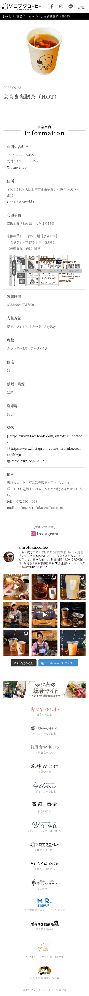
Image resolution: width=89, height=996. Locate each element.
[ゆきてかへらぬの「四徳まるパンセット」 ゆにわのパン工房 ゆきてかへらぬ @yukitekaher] (44, 615)
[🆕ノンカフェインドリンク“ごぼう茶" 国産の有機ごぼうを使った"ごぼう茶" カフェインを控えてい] (16, 643)
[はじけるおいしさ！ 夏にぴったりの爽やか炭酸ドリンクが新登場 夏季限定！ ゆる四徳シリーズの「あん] (73, 643)
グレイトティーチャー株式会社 (49, 990)
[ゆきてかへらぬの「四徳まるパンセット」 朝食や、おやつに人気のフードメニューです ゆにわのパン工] (16, 587)
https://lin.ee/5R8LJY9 (29, 461)
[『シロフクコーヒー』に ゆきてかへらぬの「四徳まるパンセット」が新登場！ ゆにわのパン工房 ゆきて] (73, 615)
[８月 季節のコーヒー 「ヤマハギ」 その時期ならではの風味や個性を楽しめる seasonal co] (73, 587)
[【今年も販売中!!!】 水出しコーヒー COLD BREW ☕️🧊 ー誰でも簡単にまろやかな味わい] (44, 587)
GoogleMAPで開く (21, 201)
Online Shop (17, 167)
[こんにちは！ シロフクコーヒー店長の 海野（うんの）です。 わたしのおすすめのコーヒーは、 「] (44, 643)
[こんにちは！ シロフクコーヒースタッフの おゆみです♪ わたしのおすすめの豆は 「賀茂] (16, 615)
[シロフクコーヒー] (21, 6)
